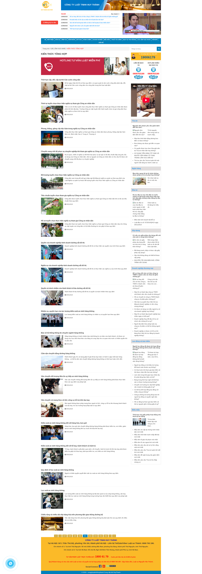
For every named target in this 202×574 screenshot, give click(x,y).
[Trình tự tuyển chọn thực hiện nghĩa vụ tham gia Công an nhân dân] (52, 114)
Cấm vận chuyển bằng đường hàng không (58, 353)
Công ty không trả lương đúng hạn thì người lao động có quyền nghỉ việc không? (146, 397)
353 (95, 536)
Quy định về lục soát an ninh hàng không (57, 470)
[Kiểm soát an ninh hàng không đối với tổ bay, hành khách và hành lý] (52, 456)
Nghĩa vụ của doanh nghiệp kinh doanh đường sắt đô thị (63, 265)
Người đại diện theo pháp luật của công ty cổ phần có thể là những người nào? (147, 326)
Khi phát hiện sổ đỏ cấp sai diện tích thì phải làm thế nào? (87, 16)
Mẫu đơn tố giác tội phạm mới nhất (146, 439)
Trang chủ (46, 48)
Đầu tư (135, 190)
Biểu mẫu (136, 410)
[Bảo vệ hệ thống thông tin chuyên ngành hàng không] (52, 341)
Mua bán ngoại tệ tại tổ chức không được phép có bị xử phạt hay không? (146, 174)
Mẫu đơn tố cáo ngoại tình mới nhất (146, 442)
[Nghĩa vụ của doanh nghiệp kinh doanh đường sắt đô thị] (52, 275)
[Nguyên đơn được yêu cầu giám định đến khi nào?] (139, 132)
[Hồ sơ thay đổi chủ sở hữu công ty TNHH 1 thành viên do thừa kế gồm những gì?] (139, 284)
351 (85, 536)
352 (90, 536)
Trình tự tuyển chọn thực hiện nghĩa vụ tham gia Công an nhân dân (68, 103)
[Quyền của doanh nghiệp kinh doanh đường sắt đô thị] (52, 252)
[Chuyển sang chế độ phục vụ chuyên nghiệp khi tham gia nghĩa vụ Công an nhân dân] (52, 161)
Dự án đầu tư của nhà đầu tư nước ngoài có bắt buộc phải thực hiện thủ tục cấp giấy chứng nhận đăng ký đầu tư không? (146, 197)
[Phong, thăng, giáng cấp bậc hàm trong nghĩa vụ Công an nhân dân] (52, 138)
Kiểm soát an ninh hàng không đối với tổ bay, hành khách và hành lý (68, 446)
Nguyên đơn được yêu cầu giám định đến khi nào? (85, 22)
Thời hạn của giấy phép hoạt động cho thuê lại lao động (147, 415)
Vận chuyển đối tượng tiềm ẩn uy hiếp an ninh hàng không (64, 376)
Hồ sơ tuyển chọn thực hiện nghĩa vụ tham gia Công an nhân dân (67, 221)
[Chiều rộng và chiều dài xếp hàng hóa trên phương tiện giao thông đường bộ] (52, 523)
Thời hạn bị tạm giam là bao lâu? (79, 26)
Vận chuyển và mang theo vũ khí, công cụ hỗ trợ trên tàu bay (65, 400)
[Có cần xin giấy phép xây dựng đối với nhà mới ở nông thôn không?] (139, 243)
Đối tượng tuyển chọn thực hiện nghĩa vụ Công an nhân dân (65, 175)
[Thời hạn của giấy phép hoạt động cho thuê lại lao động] (139, 422)
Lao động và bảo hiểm (141, 341)
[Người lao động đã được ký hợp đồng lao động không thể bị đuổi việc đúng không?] (139, 357)
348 (69, 536)
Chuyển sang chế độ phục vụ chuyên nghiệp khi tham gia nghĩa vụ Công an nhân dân (75, 151)
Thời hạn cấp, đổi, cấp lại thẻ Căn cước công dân (60, 80)
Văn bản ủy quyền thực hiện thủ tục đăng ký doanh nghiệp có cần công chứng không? (146, 304)
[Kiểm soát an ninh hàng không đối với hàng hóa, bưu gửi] (52, 432)
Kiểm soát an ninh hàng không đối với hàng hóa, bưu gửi (64, 423)
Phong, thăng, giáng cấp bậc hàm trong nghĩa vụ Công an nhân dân (68, 128)
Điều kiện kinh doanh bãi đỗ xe (144, 220)
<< (56, 536)
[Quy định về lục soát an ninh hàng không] (52, 478)
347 (64, 536)
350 (80, 536)
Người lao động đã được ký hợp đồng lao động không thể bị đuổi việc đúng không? (146, 347)
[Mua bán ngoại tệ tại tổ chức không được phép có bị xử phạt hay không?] (139, 181)
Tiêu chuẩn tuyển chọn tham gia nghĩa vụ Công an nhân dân (65, 195)
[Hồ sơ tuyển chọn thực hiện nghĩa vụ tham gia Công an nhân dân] (52, 230)
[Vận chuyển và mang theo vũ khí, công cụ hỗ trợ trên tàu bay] (52, 409)
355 (106, 536)
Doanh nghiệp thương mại (142, 268)
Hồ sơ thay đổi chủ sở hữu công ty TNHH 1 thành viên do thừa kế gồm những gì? (145, 274)
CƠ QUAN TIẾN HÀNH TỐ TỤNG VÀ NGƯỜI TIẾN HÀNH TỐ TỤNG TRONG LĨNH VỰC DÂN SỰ (146, 155)
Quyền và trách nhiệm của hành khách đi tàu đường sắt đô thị (65, 288)
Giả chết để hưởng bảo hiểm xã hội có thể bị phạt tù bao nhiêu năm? (90, 19)
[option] (142, 24)
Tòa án (135, 121)
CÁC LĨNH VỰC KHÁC (58, 48)
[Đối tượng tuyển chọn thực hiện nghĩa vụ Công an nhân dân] (52, 183)
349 (75, 536)
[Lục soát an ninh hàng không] (52, 500)
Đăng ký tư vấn (50, 22)
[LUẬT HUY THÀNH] (47, 5)
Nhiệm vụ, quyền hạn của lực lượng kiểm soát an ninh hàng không (67, 311)
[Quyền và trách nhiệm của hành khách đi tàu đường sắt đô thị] (52, 298)
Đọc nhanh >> (115, 14)
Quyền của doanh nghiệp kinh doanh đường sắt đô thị (62, 243)
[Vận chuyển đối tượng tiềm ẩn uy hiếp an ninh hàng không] (52, 386)
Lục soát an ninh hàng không (52, 490)
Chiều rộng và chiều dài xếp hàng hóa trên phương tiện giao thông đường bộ (72, 515)
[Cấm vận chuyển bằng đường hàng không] (52, 363)
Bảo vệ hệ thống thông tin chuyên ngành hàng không (62, 333)
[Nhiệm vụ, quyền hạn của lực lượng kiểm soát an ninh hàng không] (52, 320)
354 (100, 536)
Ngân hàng (136, 168)
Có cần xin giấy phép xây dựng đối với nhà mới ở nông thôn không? (147, 236)
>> (114, 536)
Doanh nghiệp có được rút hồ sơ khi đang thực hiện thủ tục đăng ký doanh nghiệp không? (146, 333)
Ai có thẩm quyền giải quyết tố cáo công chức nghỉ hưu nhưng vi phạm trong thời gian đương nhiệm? (94, 29)
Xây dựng (136, 230)
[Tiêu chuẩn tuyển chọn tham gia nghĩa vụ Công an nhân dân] (52, 206)
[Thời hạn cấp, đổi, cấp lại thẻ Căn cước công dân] (52, 89)
